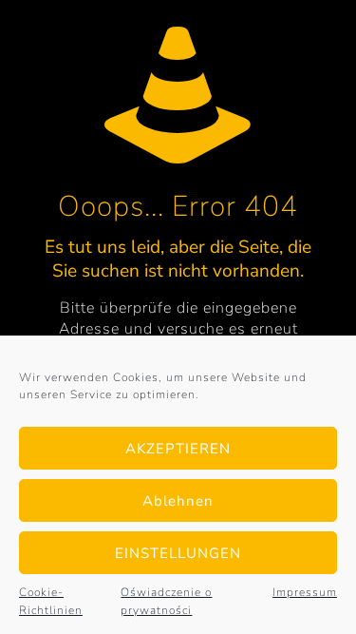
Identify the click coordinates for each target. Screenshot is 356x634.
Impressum (304, 592)
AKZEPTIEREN (178, 448)
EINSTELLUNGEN (178, 553)
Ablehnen (178, 500)
